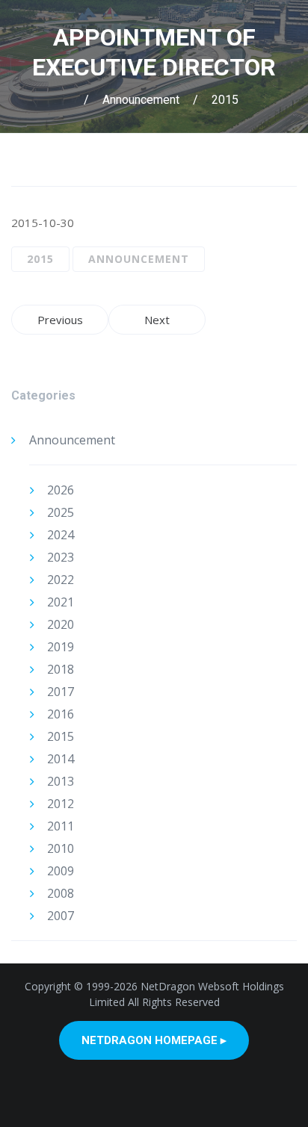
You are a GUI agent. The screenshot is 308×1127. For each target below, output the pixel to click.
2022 (60, 579)
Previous (60, 319)
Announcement (140, 100)
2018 (60, 669)
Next (157, 319)
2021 (60, 602)
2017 (60, 691)
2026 (60, 490)
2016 (60, 714)
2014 (60, 759)
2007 (60, 915)
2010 (60, 848)
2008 (60, 893)
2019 (60, 647)
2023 (60, 557)
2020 (60, 624)
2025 (60, 512)
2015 (225, 100)
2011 (60, 826)
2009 (60, 871)
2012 (60, 803)
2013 (60, 781)
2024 (60, 535)
